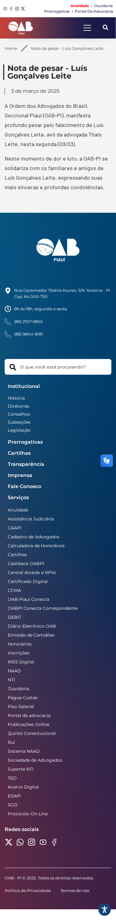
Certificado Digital (28, 581)
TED (12, 778)
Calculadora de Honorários (36, 545)
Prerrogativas (25, 442)
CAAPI (14, 528)
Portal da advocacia (29, 715)
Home (11, 48)
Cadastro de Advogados (33, 537)
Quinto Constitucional (32, 733)
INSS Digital (21, 662)
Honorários (20, 644)
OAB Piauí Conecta (28, 599)
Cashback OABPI (26, 563)
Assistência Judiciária (31, 519)
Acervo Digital (23, 787)
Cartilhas (19, 453)
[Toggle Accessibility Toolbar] (104, 909)
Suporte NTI (20, 769)
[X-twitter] (23, 8)
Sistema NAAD (24, 751)
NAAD (14, 671)
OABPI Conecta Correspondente (43, 608)
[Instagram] (17, 8)
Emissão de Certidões (31, 635)
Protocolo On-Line (28, 814)
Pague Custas (22, 697)
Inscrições (18, 653)
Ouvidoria (18, 688)
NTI (11, 680)
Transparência (26, 464)
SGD (13, 805)
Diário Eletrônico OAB (32, 626)
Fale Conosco (24, 486)
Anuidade (18, 510)
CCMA (14, 590)
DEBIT (14, 617)
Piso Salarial (21, 706)
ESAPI (14, 796)
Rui (11, 742)
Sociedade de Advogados (35, 760)
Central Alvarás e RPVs (32, 572)
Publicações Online (28, 724)
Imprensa (20, 475)
